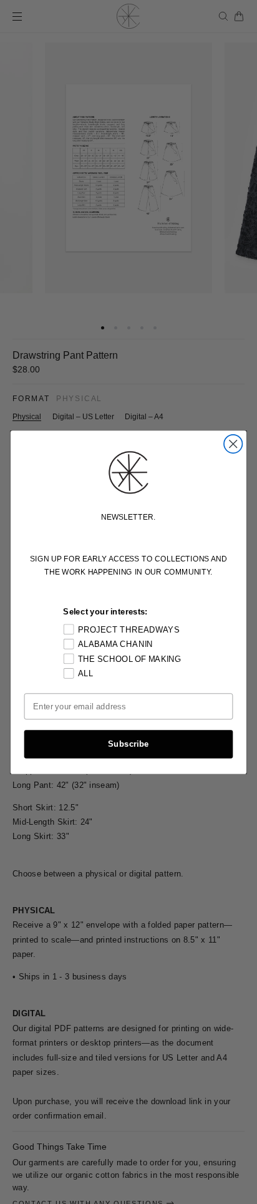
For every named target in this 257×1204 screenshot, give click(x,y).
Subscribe (128, 743)
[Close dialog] (233, 443)
